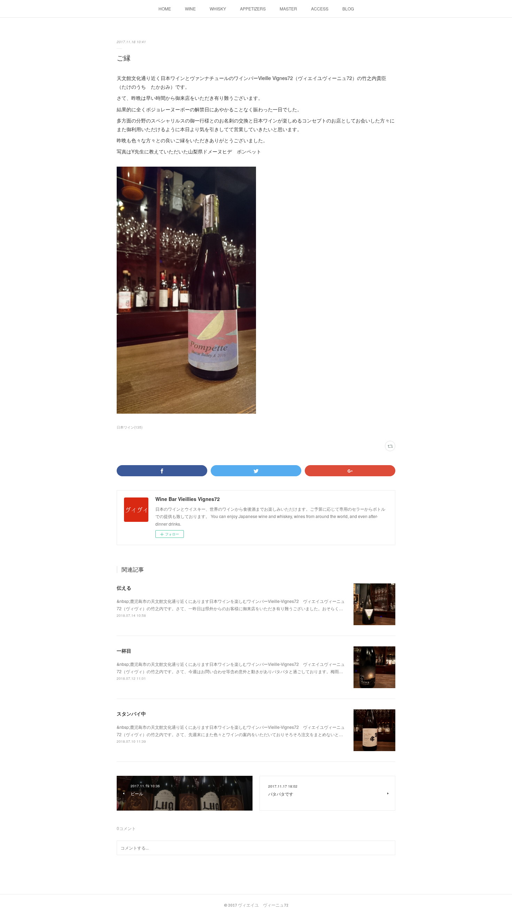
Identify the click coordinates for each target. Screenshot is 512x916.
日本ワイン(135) (129, 427)
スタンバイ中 (131, 713)
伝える (124, 587)
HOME (164, 8)
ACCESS (319, 8)
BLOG (348, 8)
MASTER (288, 8)
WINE (190, 8)
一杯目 (124, 650)
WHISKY (218, 8)
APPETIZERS (253, 8)
